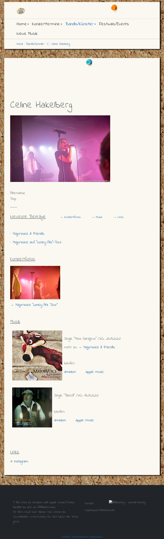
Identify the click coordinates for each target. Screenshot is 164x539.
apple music (95, 372)
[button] (23, 24)
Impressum (95, 537)
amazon (70, 372)
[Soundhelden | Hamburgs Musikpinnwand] (36, 11)
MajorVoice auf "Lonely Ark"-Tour (37, 242)
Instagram (21, 461)
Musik (99, 217)
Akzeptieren (9, 531)
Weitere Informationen (75, 537)
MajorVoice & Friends (28, 234)
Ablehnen (28, 531)
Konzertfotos (72, 217)
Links (120, 217)
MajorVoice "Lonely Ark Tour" (36, 305)
